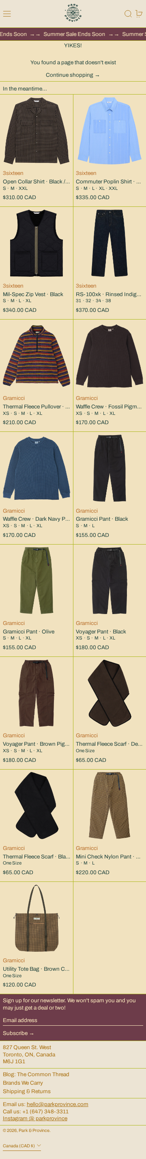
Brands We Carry (23, 1083)
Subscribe (15, 1033)
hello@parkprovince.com (57, 1104)
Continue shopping (69, 75)
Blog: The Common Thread (36, 1074)
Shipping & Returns (27, 1091)
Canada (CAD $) (19, 1146)
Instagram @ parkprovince (35, 1118)
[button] (128, 14)
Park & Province (34, 1130)
